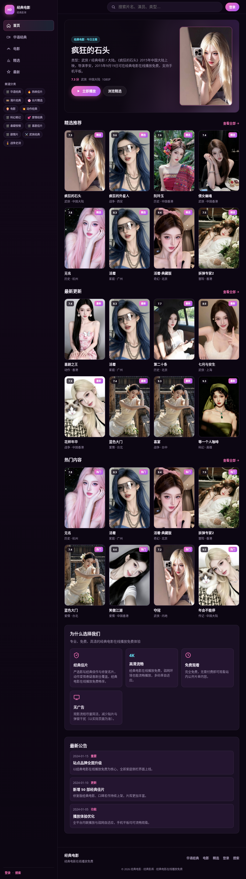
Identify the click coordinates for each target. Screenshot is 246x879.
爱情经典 (35, 117)
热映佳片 (35, 91)
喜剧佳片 (35, 126)
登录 (8, 873)
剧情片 (12, 134)
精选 (216, 858)
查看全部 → (231, 123)
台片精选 (35, 100)
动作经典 (29, 109)
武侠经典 (32, 134)
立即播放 (89, 91)
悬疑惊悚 (13, 126)
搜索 (18, 873)
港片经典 (13, 100)
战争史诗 (13, 143)
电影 (11, 109)
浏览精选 (115, 91)
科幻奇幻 (13, 117)
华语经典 (13, 91)
